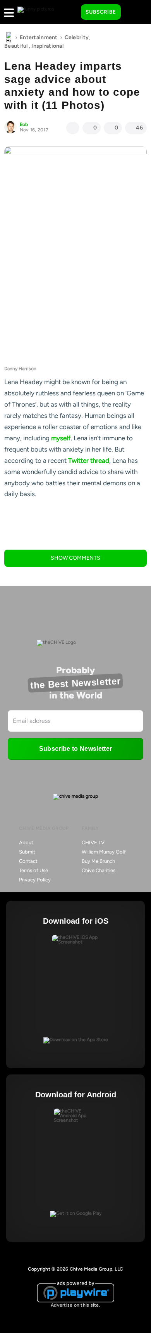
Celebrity (77, 37)
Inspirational (47, 46)
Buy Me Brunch (98, 861)
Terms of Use (33, 870)
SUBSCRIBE (101, 12)
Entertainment (39, 37)
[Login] (133, 12)
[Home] (8, 37)
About (26, 842)
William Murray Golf (104, 852)
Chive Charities (98, 870)
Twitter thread (88, 460)
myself (60, 438)
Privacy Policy (35, 880)
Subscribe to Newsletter (75, 748)
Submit (27, 852)
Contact (28, 861)
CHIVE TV (93, 842)
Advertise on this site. (75, 1305)
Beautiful (16, 46)
